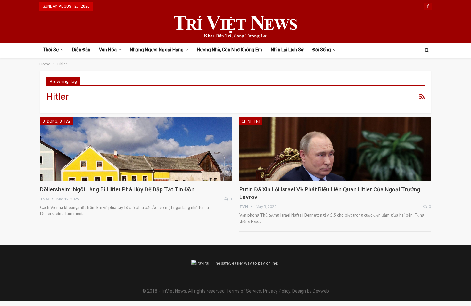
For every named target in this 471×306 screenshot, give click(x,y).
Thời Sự (51, 49)
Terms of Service (244, 291)
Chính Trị (251, 121)
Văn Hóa (108, 49)
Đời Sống (321, 49)
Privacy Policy (276, 291)
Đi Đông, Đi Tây (56, 121)
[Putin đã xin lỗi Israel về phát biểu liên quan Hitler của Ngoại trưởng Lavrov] (335, 149)
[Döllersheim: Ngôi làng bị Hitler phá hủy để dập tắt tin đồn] (136, 149)
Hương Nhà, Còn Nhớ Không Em (229, 49)
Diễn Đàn (81, 49)
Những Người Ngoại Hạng (157, 49)
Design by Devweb (310, 291)
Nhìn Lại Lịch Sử (287, 49)
